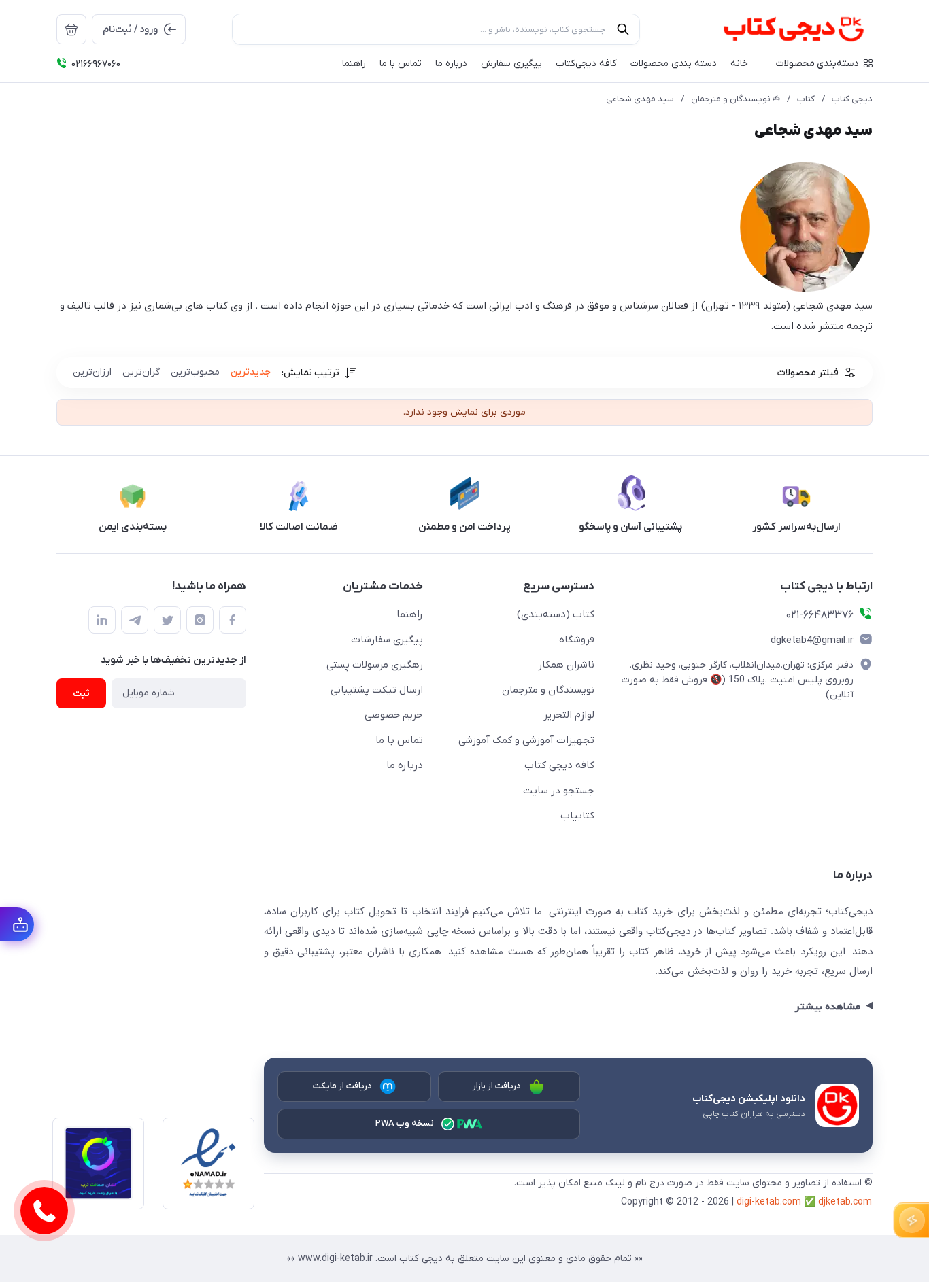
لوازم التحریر (568, 715)
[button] (824, 63)
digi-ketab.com (769, 1202)
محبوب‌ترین (195, 372)
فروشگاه (576, 639)
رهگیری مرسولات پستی (374, 665)
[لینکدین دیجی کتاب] (102, 620)
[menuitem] (71, 29)
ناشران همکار (566, 665)
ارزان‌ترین (92, 372)
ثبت (81, 693)
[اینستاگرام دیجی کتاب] (200, 620)
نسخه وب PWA (405, 1123)
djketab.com (845, 1202)
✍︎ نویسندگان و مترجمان (735, 99)
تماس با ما (399, 740)
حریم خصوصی (394, 715)
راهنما (409, 614)
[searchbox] (436, 29)
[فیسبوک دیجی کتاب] (232, 620)
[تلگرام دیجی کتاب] (134, 620)
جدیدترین (251, 372)
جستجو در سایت (558, 790)
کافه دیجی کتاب (559, 765)
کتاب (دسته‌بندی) (555, 614)
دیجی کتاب (852, 99)
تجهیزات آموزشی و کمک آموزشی (526, 740)
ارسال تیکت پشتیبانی (377, 690)
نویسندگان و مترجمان (548, 690)
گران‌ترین (141, 372)
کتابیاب (577, 815)
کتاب (806, 99)
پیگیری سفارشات (387, 639)
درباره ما (404, 765)
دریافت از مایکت (343, 1086)
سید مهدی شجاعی (640, 99)
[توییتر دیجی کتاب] (167, 620)
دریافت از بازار (497, 1086)
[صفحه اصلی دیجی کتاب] (779, 29)
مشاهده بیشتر (827, 1007)
